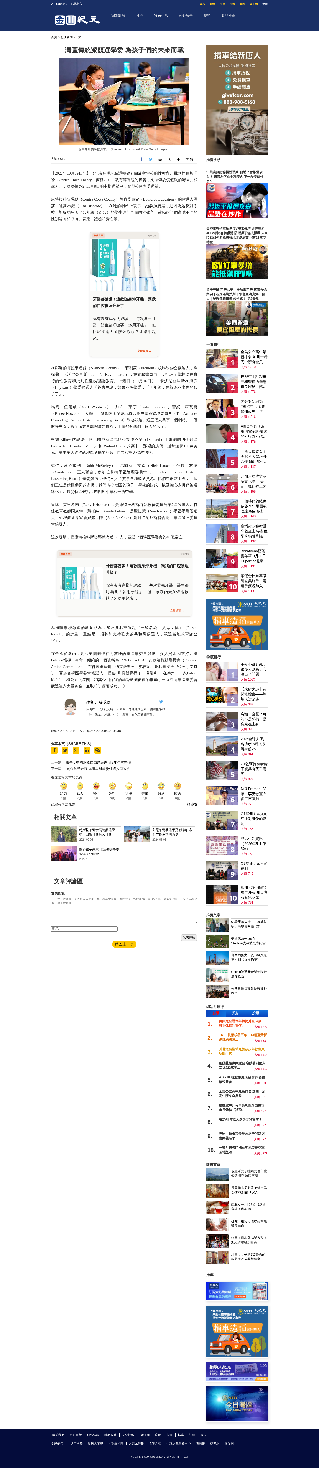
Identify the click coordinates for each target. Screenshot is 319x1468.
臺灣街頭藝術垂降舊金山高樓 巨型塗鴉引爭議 (254, 531)
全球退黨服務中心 (178, 1443)
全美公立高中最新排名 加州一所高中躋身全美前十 (254, 357)
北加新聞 (67, 37)
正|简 (189, 160)
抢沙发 (192, 804)
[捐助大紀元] (237, 1379)
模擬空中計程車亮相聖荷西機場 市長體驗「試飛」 (253, 382)
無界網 (229, 1443)
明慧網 (200, 1443)
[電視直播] (237, 1420)
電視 (202, 4)
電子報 (254, 4)
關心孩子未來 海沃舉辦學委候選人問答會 (98, 769)
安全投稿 (128, 1435)
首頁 (54, 37)
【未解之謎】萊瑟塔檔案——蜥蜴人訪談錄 (253, 694)
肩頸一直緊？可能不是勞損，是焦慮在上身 (253, 719)
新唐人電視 (95, 1443)
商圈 (242, 4)
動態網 (214, 1443)
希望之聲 (155, 1443)
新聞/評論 (118, 15)
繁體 (265, 4)
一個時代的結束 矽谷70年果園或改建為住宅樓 (254, 506)
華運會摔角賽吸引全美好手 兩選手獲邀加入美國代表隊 (253, 581)
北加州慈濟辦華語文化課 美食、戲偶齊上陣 (253, 481)
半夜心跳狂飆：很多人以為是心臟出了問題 (253, 669)
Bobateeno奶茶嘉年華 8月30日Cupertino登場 (253, 556)
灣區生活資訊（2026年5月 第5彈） (253, 844)
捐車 (222, 4)
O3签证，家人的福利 (254, 866)
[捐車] (237, 648)
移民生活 (161, 15)
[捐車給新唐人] (237, 153)
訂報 (212, 4)
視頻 (207, 15)
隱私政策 (110, 1435)
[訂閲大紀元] (237, 1299)
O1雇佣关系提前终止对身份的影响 (254, 819)
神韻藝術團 (115, 1443)
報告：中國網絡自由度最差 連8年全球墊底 (98, 762)
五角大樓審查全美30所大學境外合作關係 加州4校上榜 (254, 456)
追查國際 (77, 1443)
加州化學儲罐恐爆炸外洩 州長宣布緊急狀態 (254, 892)
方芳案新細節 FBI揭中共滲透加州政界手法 (253, 407)
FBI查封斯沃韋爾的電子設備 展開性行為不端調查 (254, 432)
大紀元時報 (136, 1443)
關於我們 (58, 1435)
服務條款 (93, 1435)
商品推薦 (228, 15)
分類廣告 (186, 15)
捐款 (232, 4)
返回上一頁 (124, 944)
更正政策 (76, 1435)
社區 (139, 15)
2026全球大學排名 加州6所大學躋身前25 (254, 744)
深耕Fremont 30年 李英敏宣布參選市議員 (253, 794)
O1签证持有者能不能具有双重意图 (254, 769)
